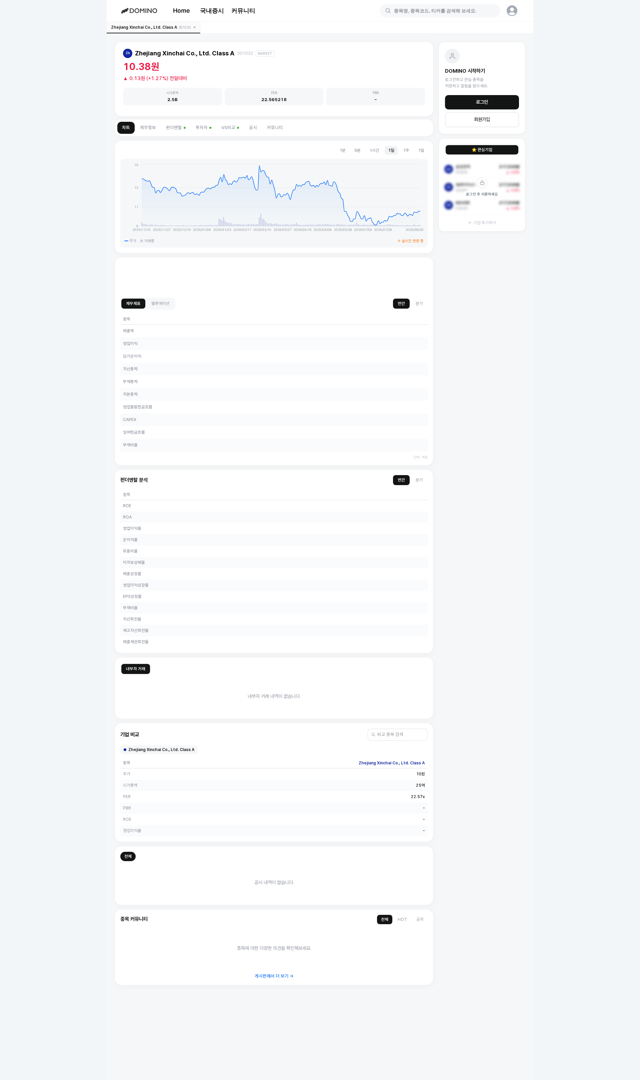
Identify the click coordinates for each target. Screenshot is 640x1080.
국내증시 (212, 10)
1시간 (374, 150)
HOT (402, 919)
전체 (128, 856)
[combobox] (444, 10)
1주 (406, 150)
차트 (126, 127)
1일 (391, 150)
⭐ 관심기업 (482, 149)
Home (181, 10)
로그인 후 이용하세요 (482, 194)
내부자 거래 (135, 668)
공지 (420, 919)
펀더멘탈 (174, 127)
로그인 (482, 102)
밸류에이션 (160, 303)
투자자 (202, 127)
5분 (357, 150)
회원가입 (482, 119)
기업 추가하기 (484, 222)
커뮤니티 (243, 10)
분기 (419, 303)
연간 (401, 303)
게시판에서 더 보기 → (274, 976)
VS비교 (228, 127)
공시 (253, 127)
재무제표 (133, 303)
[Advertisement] (274, 278)
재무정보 (148, 127)
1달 (421, 150)
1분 (342, 150)
